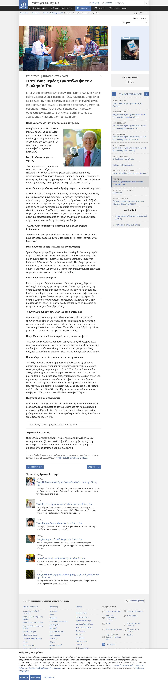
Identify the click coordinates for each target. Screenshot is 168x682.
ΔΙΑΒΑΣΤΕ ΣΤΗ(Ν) (139, 18)
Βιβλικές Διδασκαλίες (30, 607)
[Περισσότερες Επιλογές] (146, 13)
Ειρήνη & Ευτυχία (29, 632)
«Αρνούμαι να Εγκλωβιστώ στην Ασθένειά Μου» (60, 558)
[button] (61, 8)
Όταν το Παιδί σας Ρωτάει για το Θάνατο (130, 172)
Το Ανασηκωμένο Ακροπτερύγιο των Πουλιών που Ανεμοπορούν (128, 201)
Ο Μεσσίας (123, 191)
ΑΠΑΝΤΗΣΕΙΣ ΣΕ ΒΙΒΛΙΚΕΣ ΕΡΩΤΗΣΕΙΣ (71, 458)
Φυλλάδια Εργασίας (56, 632)
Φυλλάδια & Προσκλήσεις (59, 621)
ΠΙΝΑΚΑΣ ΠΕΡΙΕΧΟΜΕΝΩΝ (130, 94)
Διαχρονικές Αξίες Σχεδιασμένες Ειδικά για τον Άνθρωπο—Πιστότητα (129, 137)
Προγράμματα (55, 635)
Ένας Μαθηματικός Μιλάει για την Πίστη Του (59, 539)
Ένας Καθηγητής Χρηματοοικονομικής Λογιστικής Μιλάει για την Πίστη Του (67, 576)
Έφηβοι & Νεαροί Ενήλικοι (32, 638)
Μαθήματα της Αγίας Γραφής (33, 622)
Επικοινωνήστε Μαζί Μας (84, 624)
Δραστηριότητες (81, 641)
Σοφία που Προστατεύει (123, 165)
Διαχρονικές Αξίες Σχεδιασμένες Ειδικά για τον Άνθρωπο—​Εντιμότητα (129, 114)
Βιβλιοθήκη (24, 13)
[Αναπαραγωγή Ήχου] (136, 13)
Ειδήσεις (79, 607)
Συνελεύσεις (80, 638)
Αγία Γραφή (53, 611)
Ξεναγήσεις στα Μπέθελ (84, 627)
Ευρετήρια (53, 638)
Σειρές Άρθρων (55, 625)
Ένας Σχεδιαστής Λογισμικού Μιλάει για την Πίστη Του (64, 504)
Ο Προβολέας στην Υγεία (123, 157)
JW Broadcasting (56, 645)
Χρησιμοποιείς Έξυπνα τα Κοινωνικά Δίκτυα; (131, 217)
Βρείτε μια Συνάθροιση (133, 611)
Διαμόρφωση (48, 677)
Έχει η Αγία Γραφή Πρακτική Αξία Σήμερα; (127, 103)
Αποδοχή (24, 677)
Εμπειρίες (79, 645)
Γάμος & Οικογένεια (30, 635)
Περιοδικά (35, 13)
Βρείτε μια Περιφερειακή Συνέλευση (108, 617)
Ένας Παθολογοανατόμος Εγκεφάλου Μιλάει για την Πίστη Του (66, 483)
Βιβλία (52, 614)
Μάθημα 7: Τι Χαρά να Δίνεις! (127, 225)
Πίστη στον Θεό (28, 645)
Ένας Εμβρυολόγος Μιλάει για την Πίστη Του (59, 523)
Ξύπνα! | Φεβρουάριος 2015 (53, 13)
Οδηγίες (52, 642)
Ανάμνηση (79, 634)
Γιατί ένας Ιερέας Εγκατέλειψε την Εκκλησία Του (128, 182)
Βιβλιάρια (53, 618)
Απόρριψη (35, 677)
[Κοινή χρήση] (141, 13)
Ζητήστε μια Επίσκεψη (83, 621)
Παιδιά (25, 642)
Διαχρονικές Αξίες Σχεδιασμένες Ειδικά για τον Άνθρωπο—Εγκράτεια (129, 126)
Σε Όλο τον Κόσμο (82, 648)
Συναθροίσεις (80, 631)
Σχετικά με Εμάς (81, 613)
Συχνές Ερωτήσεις (82, 617)
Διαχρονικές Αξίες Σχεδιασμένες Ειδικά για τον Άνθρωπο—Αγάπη (129, 148)
